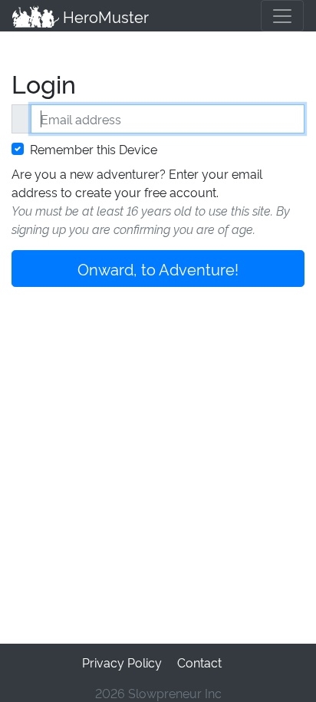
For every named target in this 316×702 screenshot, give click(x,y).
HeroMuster (104, 16)
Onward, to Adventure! (158, 268)
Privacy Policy (122, 662)
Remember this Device (93, 148)
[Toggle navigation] (282, 15)
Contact (199, 662)
